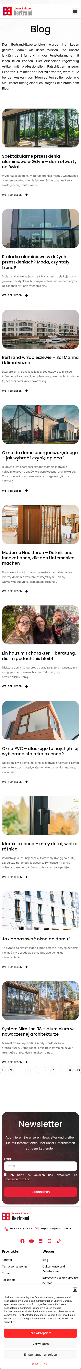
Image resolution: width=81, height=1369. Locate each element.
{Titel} (35, 1363)
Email (8, 1159)
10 (79, 1069)
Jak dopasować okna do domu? (36, 939)
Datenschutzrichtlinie (17, 1179)
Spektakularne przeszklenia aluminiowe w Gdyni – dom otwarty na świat (39, 161)
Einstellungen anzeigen (40, 1354)
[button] (75, 1290)
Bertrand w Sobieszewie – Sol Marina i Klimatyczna (40, 360)
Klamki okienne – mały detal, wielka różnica (40, 846)
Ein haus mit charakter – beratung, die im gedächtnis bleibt (39, 655)
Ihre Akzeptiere (41, 1333)
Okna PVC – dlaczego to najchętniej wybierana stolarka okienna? (40, 751)
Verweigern (40, 1344)
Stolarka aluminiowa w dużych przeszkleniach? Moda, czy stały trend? (35, 262)
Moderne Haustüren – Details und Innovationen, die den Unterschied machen (38, 558)
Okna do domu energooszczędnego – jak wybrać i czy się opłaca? (40, 455)
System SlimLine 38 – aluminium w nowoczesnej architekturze (38, 1031)
